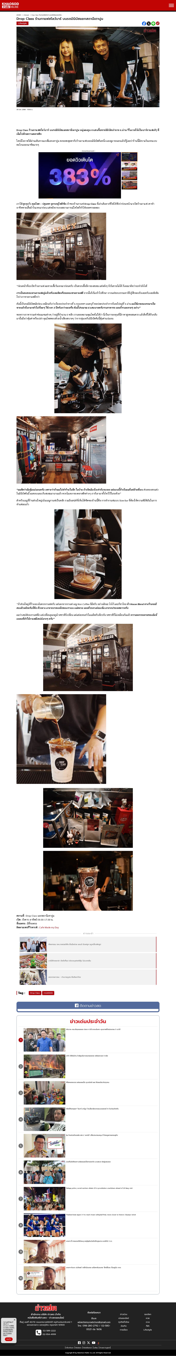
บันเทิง (124, 1326)
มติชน (96, 1348)
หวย (148, 1318)
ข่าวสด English (105, 1348)
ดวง (148, 1322)
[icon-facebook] (79, 1343)
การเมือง (124, 1329)
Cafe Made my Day (49, 927)
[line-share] (153, 24)
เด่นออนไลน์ (123, 1318)
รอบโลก (147, 1314)
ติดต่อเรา (78, 1348)
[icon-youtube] (93, 1343)
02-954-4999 (49, 1334)
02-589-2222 (49, 1330)
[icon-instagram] (83, 1343)
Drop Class (35, 993)
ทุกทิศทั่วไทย (123, 1322)
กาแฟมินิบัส (48, 993)
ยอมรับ (8, 1339)
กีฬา (147, 1326)
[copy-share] (158, 24)
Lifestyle (26, 15)
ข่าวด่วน (123, 1314)
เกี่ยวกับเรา (69, 1348)
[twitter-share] (149, 24)
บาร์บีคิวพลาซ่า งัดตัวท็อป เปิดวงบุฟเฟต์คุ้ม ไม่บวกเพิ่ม (69, 961)
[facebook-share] (144, 24)
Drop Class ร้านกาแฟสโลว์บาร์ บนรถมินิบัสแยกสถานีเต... (47, 15)
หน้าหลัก (18, 15)
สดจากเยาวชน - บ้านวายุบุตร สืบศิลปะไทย (64, 977)
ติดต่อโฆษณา (87, 1348)
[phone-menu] (171, 5)
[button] (3, 1353)
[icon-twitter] (88, 1343)
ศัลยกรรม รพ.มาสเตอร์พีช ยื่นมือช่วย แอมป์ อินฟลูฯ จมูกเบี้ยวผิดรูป (74, 944)
